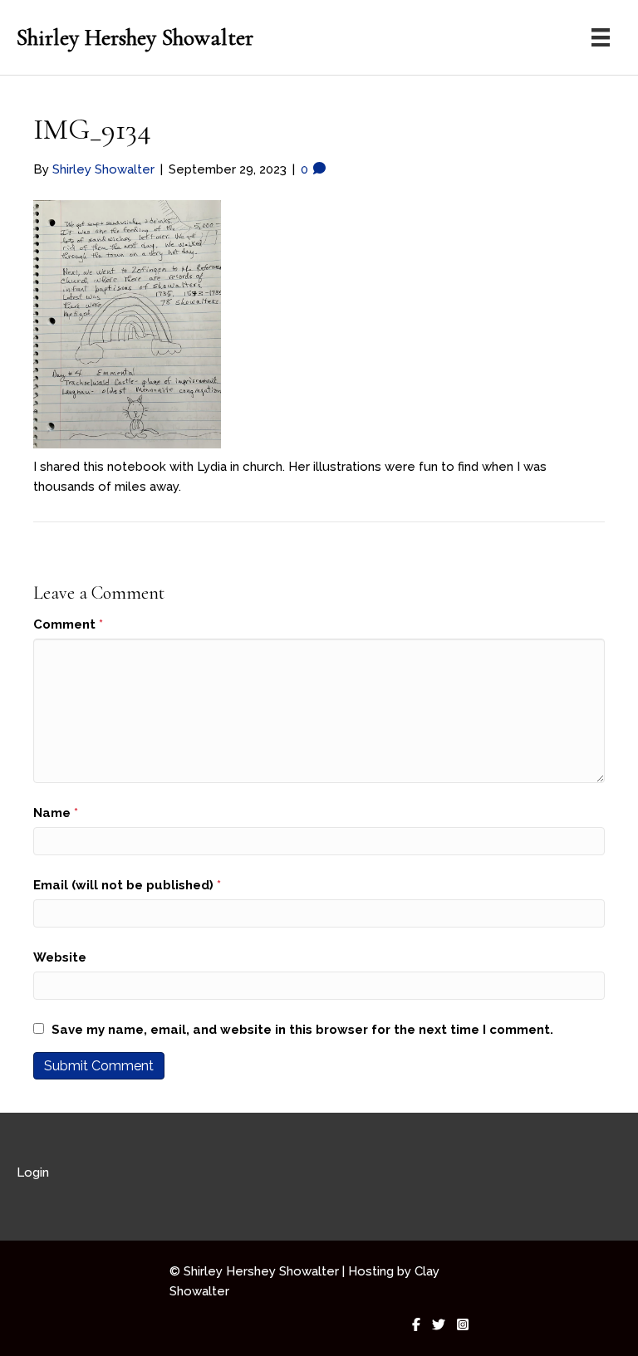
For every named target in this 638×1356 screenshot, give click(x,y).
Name (55, 812)
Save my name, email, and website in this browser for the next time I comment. (302, 1029)
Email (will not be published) (127, 885)
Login (33, 1172)
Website (59, 957)
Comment (68, 624)
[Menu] (600, 37)
